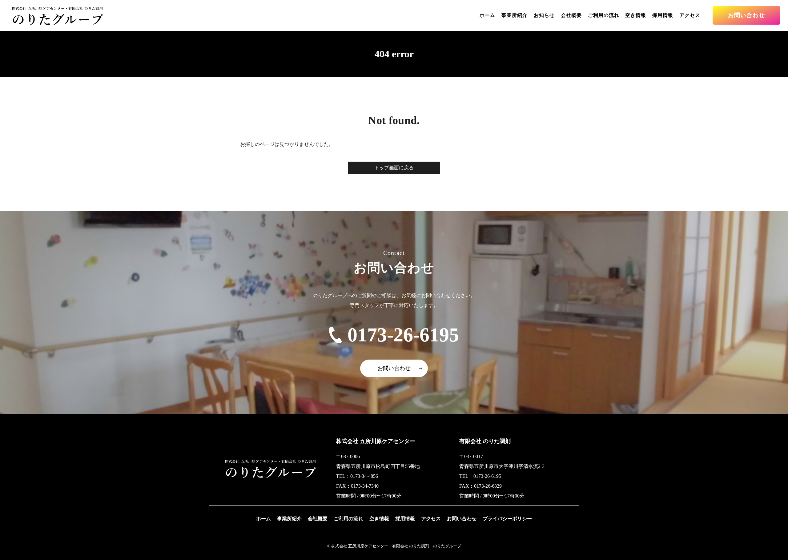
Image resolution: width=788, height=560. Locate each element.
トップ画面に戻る (394, 167)
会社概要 (571, 15)
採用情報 (662, 15)
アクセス (689, 15)
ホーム (487, 15)
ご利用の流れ (603, 15)
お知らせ (544, 15)
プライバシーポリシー (507, 518)
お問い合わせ (746, 15)
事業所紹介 (514, 15)
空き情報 (635, 15)
